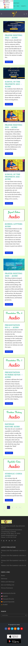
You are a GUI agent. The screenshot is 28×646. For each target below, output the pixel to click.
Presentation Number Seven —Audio (14, 374)
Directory (4, 578)
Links (18, 6)
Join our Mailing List (7, 585)
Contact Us (23, 6)
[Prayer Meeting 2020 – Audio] (14, 264)
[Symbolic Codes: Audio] (14, 465)
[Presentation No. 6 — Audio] (14, 316)
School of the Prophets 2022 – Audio (13, 84)
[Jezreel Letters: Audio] (14, 215)
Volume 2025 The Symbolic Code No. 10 (13, 565)
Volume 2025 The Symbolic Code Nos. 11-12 (14, 561)
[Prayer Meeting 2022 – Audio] (14, 27)
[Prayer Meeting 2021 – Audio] (14, 116)
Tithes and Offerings (7, 582)
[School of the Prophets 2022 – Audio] (14, 73)
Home (3, 575)
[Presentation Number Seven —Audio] (14, 363)
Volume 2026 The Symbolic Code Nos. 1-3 (13, 556)
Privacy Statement (7, 588)
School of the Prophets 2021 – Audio (13, 176)
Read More (9, 61)
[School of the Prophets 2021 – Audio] (14, 165)
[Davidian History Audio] (14, 415)
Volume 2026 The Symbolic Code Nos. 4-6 (14, 551)
